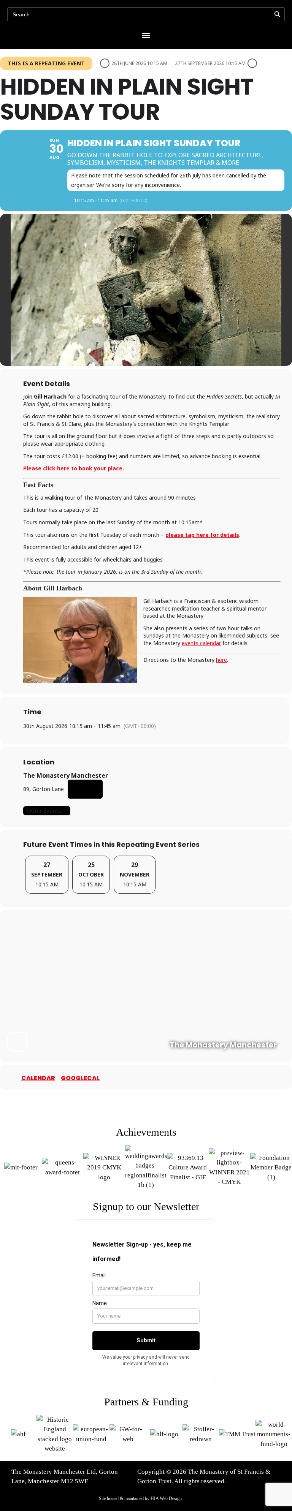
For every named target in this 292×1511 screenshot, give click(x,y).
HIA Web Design (166, 1498)
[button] (146, 35)
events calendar (201, 643)
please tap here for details (202, 534)
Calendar (38, 1078)
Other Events (44, 810)
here (221, 659)
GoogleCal (80, 1078)
